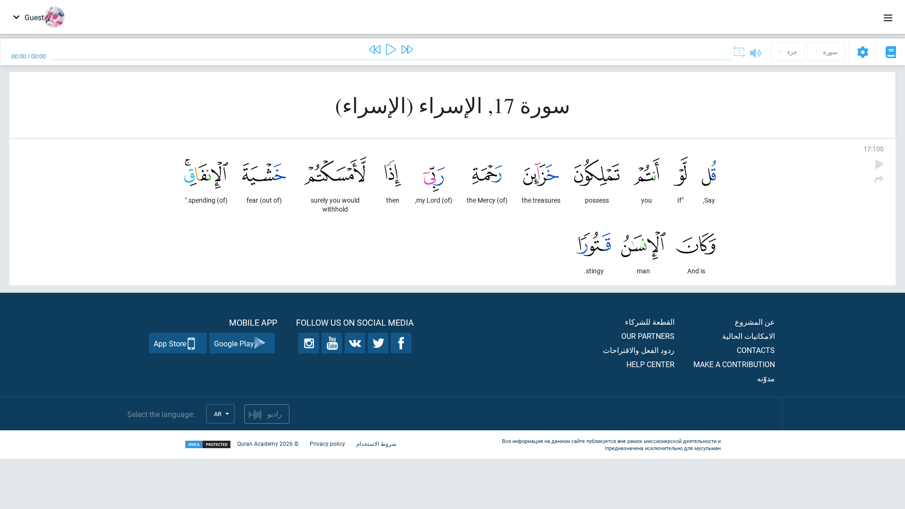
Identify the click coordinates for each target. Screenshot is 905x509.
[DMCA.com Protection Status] (207, 445)
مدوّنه (766, 378)
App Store (170, 343)
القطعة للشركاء (650, 322)
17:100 (874, 148)
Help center (650, 364)
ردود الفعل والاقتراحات (639, 350)
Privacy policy (327, 443)
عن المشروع (755, 322)
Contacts (756, 350)
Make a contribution (734, 364)
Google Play (234, 343)
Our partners (648, 336)
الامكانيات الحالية (748, 336)
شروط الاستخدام (376, 443)
